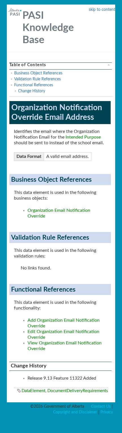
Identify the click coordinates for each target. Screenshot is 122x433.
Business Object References (38, 73)
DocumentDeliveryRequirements (77, 391)
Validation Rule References (37, 79)
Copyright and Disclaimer (75, 412)
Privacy (106, 412)
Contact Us (101, 407)
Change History (31, 91)
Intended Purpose (83, 137)
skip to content (102, 10)
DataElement (33, 391)
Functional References (33, 85)
